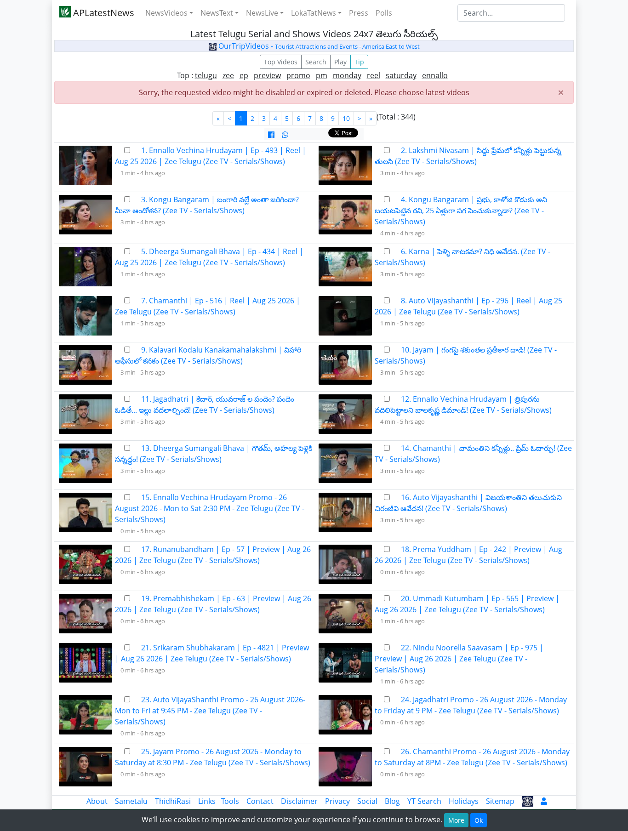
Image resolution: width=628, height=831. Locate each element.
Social (367, 801)
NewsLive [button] (262, 13)
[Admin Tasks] (544, 801)
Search (315, 61)
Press (358, 13)
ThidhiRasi (173, 801)
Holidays (464, 801)
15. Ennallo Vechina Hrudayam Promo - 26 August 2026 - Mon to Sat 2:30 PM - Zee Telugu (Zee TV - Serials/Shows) (209, 508)
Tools (230, 801)
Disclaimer (299, 801)
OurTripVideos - (318, 46)
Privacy (337, 801)
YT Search (424, 801)
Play (340, 61)
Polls (384, 13)
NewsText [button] (216, 13)
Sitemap (500, 801)
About (97, 801)
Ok (478, 820)
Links (207, 801)
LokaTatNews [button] (313, 13)
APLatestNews (102, 12)
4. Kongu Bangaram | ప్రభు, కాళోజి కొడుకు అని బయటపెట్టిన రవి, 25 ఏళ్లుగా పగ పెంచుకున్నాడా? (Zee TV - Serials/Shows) (461, 210)
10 (346, 118)
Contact (260, 801)
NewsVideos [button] (166, 13)
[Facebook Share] (271, 135)
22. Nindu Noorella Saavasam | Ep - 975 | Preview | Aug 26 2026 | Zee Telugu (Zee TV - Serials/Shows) (459, 659)
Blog (392, 801)
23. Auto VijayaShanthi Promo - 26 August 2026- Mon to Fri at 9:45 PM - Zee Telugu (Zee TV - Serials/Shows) (210, 710)
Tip (359, 61)
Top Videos (280, 61)
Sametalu (131, 801)
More (456, 820)
